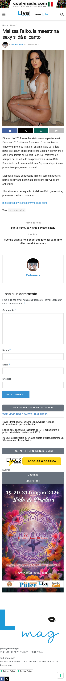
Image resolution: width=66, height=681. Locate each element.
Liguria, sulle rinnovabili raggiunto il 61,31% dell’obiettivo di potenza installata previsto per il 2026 (30, 431)
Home (5, 25)
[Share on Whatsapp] (41, 130)
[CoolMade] (33, 4)
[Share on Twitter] (25, 130)
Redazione (17, 44)
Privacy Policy (9, 671)
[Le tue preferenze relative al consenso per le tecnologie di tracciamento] (60, 675)
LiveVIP (13, 25)
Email (6, 364)
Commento (9, 310)
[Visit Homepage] (33, 14)
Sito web (6, 379)
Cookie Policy (26, 671)
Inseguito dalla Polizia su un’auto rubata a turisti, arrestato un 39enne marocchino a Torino (33, 439)
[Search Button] (62, 14)
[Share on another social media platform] (56, 130)
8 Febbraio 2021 (35, 44)
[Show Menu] (3, 14)
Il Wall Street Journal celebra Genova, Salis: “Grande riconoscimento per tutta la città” (28, 423)
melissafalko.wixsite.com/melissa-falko (25, 202)
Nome (6, 350)
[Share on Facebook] (9, 130)
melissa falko (17, 210)
